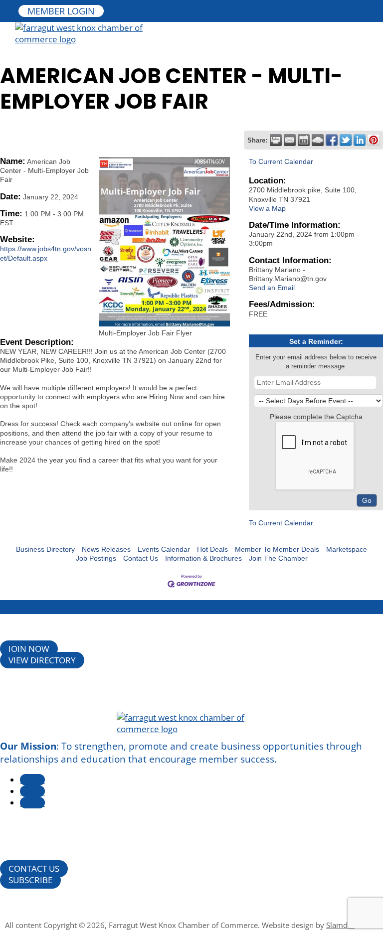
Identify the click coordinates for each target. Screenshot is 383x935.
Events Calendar (164, 549)
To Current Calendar (281, 161)
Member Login (61, 11)
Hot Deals (212, 549)
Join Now (28, 648)
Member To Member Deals (277, 549)
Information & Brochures (203, 558)
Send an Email (272, 288)
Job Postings (96, 558)
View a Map (267, 208)
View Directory (42, 660)
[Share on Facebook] (332, 140)
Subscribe (30, 880)
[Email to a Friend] (290, 140)
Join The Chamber (278, 558)
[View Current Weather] (318, 140)
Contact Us (140, 558)
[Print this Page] (276, 140)
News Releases (106, 549)
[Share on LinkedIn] (360, 140)
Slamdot (340, 925)
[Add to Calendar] (304, 140)
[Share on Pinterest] (374, 140)
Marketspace (346, 549)
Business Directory (45, 549)
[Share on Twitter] (346, 140)
